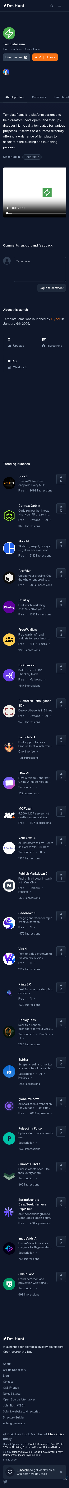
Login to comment (52, 288)
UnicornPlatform (52, 1447)
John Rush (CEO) (14, 1405)
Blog (6, 1375)
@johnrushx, (19, 1451)
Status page (10, 1459)
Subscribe (23, 1470)
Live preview (13, 57)
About (7, 1363)
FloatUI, (32, 1444)
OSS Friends (11, 1387)
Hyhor (56, 319)
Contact (8, 1381)
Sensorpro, (43, 1444)
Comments (39, 97)
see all (38, 1455)
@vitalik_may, (55, 1451)
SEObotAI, (9, 1447)
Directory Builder (13, 1417)
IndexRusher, (35, 1447)
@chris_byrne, (26, 1455)
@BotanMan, (10, 1455)
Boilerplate (32, 157)
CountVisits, (57, 1444)
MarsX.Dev (56, 1434)
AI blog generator (14, 1423)
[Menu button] (60, 6)
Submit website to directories (21, 1411)
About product (14, 97)
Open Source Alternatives (19, 1399)
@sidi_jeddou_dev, (37, 1451)
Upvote (47, 57)
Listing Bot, (21, 1447)
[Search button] (52, 6)
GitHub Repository (14, 1369)
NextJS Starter (12, 1393)
